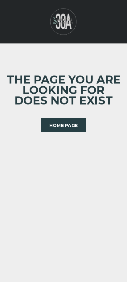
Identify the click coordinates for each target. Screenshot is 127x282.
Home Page (63, 125)
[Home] (63, 21)
